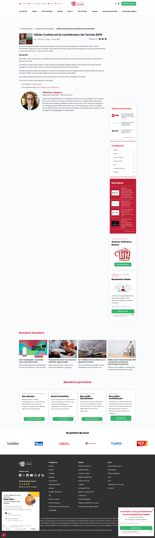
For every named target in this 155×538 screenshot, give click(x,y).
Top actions (82, 11)
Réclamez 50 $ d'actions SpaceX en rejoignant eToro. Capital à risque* (126, 203)
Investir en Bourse (84, 466)
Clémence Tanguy (43, 39)
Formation (59, 3)
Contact (111, 488)
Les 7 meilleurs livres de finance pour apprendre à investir (91, 361)
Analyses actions (54, 484)
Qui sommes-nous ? (115, 466)
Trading (95, 11)
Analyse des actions (110, 11)
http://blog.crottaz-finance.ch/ (48, 87)
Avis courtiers (47, 11)
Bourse (59, 11)
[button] (4, 535)
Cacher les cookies (20, 529)
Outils (44, 3)
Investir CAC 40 (83, 481)
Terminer (33, 529)
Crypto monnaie (118, 157)
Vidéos (51, 3)
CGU (109, 477)
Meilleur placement (85, 477)
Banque (115, 150)
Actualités (23, 11)
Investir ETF (82, 495)
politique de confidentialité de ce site (130, 533)
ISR (114, 165)
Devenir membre (129, 3)
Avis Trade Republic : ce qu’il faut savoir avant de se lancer (31, 361)
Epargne (52, 477)
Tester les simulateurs (92, 419)
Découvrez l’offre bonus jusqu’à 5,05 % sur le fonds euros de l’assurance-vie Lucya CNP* (127, 213)
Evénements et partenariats (59, 507)
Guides (34, 11)
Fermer (8, 529)
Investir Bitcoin (83, 470)
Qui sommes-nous (123, 264)
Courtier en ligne (84, 473)
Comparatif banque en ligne (88, 507)
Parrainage (52, 510)
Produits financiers (119, 168)
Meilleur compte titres (86, 492)
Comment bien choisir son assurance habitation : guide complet (62, 361)
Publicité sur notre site (116, 484)
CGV (109, 481)
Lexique (38, 3)
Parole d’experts (54, 503)
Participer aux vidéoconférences (121, 418)
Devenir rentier (118, 161)
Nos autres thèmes (129, 11)
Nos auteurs (112, 470)
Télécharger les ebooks (34, 419)
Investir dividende (84, 499)
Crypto (70, 11)
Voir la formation (63, 419)
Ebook (31, 3)
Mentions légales (114, 473)
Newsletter (23, 3)
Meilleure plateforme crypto (88, 503)
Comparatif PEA (84, 488)
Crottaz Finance (36, 84)
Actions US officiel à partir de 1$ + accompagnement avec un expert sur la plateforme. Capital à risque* (127, 223)
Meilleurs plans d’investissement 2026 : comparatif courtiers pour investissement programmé (122, 362)
